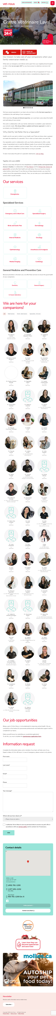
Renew (35, 2)
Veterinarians (11, 314)
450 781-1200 (13, 896)
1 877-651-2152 (14, 889)
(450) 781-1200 (14, 885)
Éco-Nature (30, 167)
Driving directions (10, 882)
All (4, 314)
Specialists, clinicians (35, 314)
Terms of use (14, 1013)
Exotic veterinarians (22, 314)
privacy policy (23, 827)
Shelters (44, 2)
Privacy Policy (6, 1013)
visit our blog (39, 154)
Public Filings (21, 1013)
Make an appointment (27, 2)
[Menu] (53, 3)
